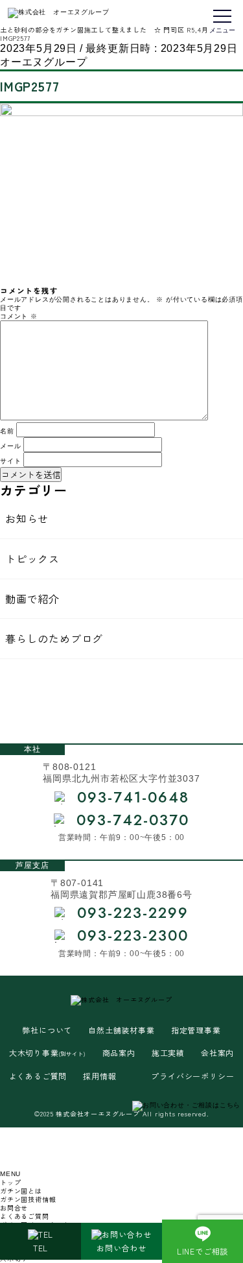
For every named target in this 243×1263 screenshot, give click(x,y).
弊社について (47, 1030)
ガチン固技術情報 (28, 1199)
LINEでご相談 (202, 1251)
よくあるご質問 (38, 1076)
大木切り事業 (47, 1053)
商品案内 (118, 1053)
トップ (10, 1182)
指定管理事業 (196, 1030)
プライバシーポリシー (192, 1076)
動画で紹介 (32, 599)
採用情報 (99, 1076)
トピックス (32, 558)
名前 (7, 431)
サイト (10, 460)
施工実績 (168, 1053)
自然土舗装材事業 (121, 1030)
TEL (40, 1247)
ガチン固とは (21, 1191)
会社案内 (217, 1053)
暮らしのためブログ (54, 638)
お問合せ (14, 1207)
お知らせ (27, 518)
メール (10, 446)
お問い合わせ (121, 1247)
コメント (19, 316)
